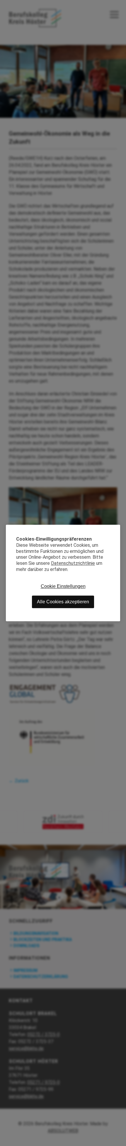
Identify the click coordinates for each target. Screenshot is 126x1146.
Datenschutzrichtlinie (73, 563)
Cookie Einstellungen (63, 586)
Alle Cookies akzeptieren (63, 601)
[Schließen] (115, 529)
